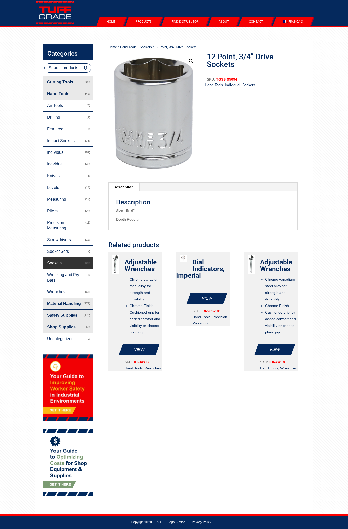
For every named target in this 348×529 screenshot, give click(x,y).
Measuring (56, 199)
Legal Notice (176, 522)
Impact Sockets (61, 140)
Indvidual (55, 164)
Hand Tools (128, 47)
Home (111, 21)
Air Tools (55, 105)
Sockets (146, 47)
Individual (232, 85)
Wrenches (153, 368)
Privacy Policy (201, 522)
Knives (53, 176)
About (224, 21)
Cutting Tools (60, 82)
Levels (53, 187)
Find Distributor (184, 21)
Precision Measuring (56, 225)
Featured (55, 129)
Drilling (53, 117)
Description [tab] (124, 187)
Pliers (52, 211)
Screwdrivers (59, 240)
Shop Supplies (61, 327)
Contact (256, 21)
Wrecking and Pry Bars (63, 277)
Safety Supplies (62, 315)
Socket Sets (58, 251)
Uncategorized (60, 339)
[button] (191, 61)
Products (144, 21)
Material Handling (64, 303)
